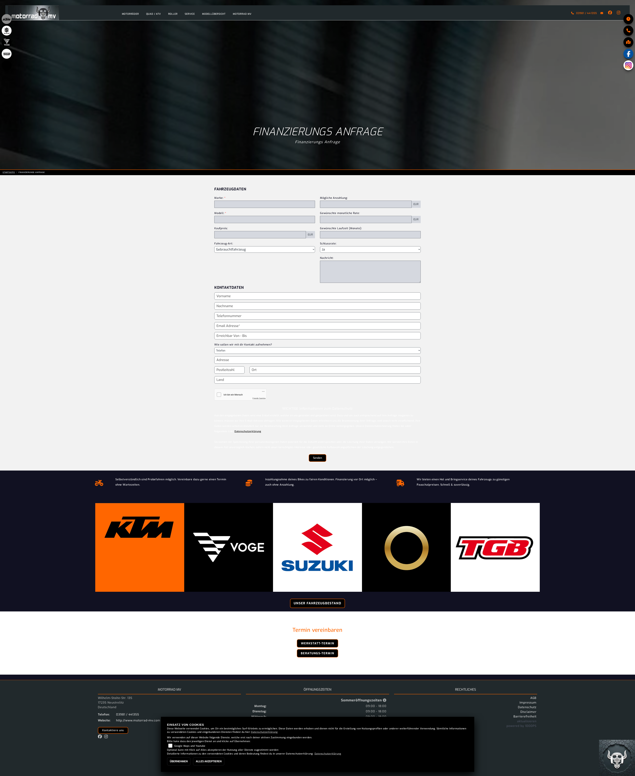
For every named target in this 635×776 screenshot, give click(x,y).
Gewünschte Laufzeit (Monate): (341, 228)
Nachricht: (327, 258)
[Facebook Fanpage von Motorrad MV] (609, 13)
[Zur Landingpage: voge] (7, 42)
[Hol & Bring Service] (400, 482)
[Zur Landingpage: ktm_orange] (7, 19)
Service (190, 14)
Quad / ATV (153, 14)
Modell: (219, 213)
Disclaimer (528, 712)
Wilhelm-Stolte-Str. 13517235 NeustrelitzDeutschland (115, 702)
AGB (533, 698)
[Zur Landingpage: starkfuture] (7, 65)
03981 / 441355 (586, 13)
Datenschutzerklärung (247, 431)
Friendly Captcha (259, 398)
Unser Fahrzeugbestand (317, 603)
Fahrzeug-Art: (223, 243)
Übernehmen (179, 761)
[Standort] (628, 42)
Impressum (528, 703)
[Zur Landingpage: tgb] (7, 54)
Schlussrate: (328, 243)
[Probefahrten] (99, 482)
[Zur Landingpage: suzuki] (7, 31)
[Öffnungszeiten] (628, 19)
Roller (173, 14)
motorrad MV (242, 14)
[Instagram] (628, 65)
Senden (317, 458)
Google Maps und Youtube (189, 746)
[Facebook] (628, 54)
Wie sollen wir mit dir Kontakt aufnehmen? (243, 344)
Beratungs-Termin (317, 653)
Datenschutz (527, 707)
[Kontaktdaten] (628, 31)
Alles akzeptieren (209, 761)
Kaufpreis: (221, 228)
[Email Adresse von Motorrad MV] (601, 13)
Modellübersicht (214, 14)
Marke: (218, 198)
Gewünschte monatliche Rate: (340, 213)
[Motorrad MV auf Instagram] (618, 13)
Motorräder (130, 14)
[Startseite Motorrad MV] (33, 12)
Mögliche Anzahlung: (334, 198)
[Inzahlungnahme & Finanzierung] (249, 482)
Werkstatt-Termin (317, 643)
